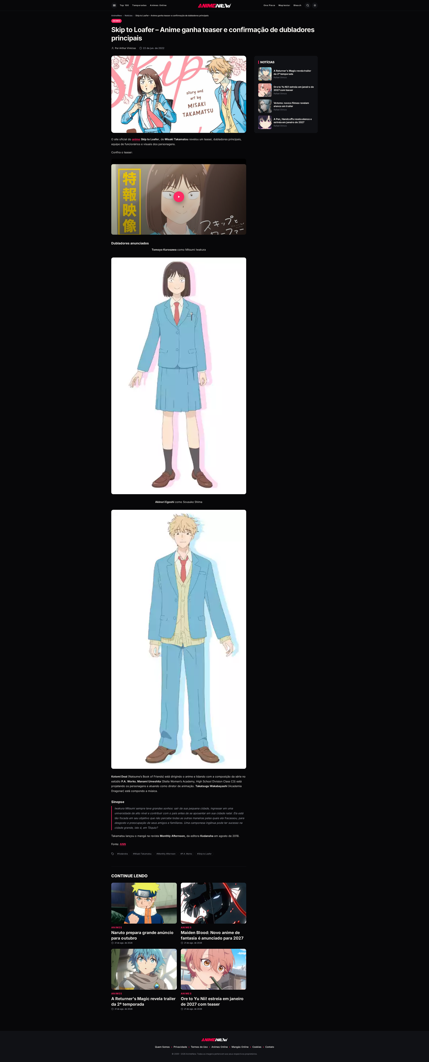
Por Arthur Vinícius (125, 48)
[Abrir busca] (308, 5)
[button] (178, 197)
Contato (269, 1046)
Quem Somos (162, 1046)
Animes (116, 21)
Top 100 (124, 5)
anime (136, 139)
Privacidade (180, 1046)
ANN (123, 844)
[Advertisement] (286, 164)
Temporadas (139, 5)
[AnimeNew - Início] (214, 5)
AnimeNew (116, 15)
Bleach (297, 5)
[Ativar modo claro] (315, 5)
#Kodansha (122, 853)
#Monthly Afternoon (166, 853)
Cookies (256, 1046)
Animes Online (158, 5)
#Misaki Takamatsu (142, 853)
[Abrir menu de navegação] (114, 5)
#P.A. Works (186, 853)
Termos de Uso (199, 1046)
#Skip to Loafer (204, 853)
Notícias (129, 15)
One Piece (269, 5)
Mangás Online (240, 1046)
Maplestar (284, 5)
